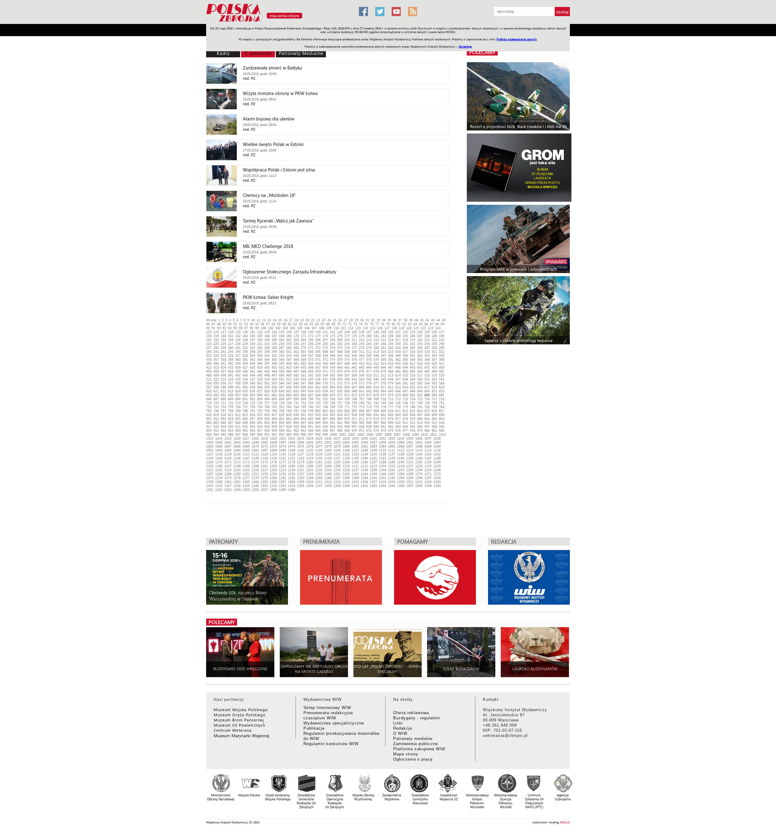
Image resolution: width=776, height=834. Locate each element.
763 (289, 407)
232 (267, 344)
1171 (228, 462)
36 (394, 320)
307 (332, 351)
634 (310, 391)
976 (398, 430)
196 (245, 340)
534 (303, 379)
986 (230, 434)
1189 (391, 462)
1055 (355, 442)
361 (245, 359)
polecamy (482, 52)
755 (230, 407)
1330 (255, 486)
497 (274, 375)
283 (398, 347)
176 (340, 336)
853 (223, 418)
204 (303, 340)
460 (245, 371)
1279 (264, 478)
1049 (300, 442)
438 (325, 367)
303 (303, 351)
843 (390, 415)
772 (354, 407)
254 (427, 344)
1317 (373, 482)
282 (390, 347)
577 (376, 383)
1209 (337, 466)
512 (383, 375)
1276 (237, 478)
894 (281, 422)
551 (427, 379)
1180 (309, 462)
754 (223, 407)
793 (267, 411)
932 (318, 426)
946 (420, 426)
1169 (209, 462)
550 (420, 379)
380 (383, 359)
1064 (437, 442)
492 (238, 375)
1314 (346, 482)
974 (383, 430)
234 (281, 344)
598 (289, 387)
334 (289, 355)
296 (252, 351)
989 (252, 434)
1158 (346, 458)
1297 (428, 478)
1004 (369, 434)
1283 (300, 478)
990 (260, 434)
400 (289, 363)
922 (245, 426)
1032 (382, 438)
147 (369, 332)
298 (267, 351)
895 (289, 422)
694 (267, 399)
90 (208, 328)
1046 (273, 442)
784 (441, 407)
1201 (264, 466)
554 (209, 383)
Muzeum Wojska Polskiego (241, 709)
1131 (337, 454)
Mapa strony (405, 754)
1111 (391, 450)
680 (405, 395)
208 (332, 340)
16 (285, 320)
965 (318, 430)
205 (310, 340)
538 (332, 379)
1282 (291, 478)
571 (332, 383)
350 (405, 355)
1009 (415, 434)
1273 (209, 478)
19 (302, 320)
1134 (364, 454)
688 (223, 399)
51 (235, 324)
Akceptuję (465, 46)
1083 (373, 446)
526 (245, 379)
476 (361, 371)
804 (347, 411)
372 (325, 359)
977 (405, 430)
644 (383, 391)
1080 (346, 446)
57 (268, 324)
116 (380, 328)
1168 (437, 458)
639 (347, 391)
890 (252, 422)
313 (376, 351)
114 (365, 328)
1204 (291, 466)
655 (223, 395)
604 (332, 387)
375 (347, 359)
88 (437, 324)
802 (332, 411)
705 (347, 399)
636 (325, 391)
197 (252, 340)
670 (332, 395)
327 (238, 355)
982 (441, 430)
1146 (237, 458)
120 (409, 328)
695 (274, 399)
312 (369, 351)
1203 (282, 466)
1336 (309, 486)
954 (238, 430)
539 (340, 379)
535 (310, 379)
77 (377, 324)
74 (361, 324)
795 (281, 411)
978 (412, 430)
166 (267, 336)
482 (405, 371)
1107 (355, 450)
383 (405, 359)
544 (376, 379)
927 (281, 426)
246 (369, 344)
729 (281, 403)
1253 (264, 474)
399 (281, 363)
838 (354, 415)
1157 (337, 458)
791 (252, 411)
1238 (364, 470)
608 (361, 387)
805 (354, 411)
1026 (328, 438)
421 (441, 363)
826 (267, 415)
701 (318, 399)
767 (318, 407)
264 (260, 347)
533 (296, 379)
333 (281, 355)
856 (245, 418)
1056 (364, 442)
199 (267, 340)
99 (257, 328)
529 (267, 379)
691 (245, 399)
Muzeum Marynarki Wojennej (241, 735)
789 (238, 411)
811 (398, 411)
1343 (373, 486)
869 (340, 418)
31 (367, 320)
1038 (437, 438)
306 (325, 351)
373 (332, 359)
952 (223, 430)
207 (325, 340)
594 (260, 387)
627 (260, 391)
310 (354, 351)
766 (310, 407)
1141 (428, 454)
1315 (355, 482)
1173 (246, 462)
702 (325, 399)
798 (303, 411)
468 (303, 371)
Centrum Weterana (233, 730)
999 (325, 434)
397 (267, 363)
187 (420, 336)
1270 (419, 474)
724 (245, 403)
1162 (382, 458)
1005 (379, 434)
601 (310, 387)
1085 (391, 446)
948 (434, 426)
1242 (400, 470)
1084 (382, 446)
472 (332, 371)
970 (354, 430)
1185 (355, 462)
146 (361, 332)
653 (209, 395)
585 (434, 383)
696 (281, 399)
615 (412, 387)
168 (281, 336)
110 (336, 328)
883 (441, 418)
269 (296, 347)
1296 (419, 478)
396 (260, 363)
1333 (282, 486)
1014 (218, 438)
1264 (364, 474)
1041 (228, 442)
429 (260, 367)
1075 (300, 446)
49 (224, 324)
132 (260, 332)
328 (245, 355)
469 (310, 371)
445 (376, 367)
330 (260, 355)
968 (340, 430)
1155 (319, 458)
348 (390, 355)
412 (376, 363)
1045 (264, 442)
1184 (346, 462)
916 (441, 422)
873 (369, 418)
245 (361, 344)
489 (216, 375)
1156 (328, 458)
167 (274, 336)
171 (303, 336)
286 (420, 347)
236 (296, 344)
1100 (291, 450)
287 (427, 347)
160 (223, 336)
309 (347, 351)
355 (441, 355)
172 (310, 336)
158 (209, 336)
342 (347, 355)
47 (213, 324)
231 (260, 344)
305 (318, 351)
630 (281, 391)
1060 (400, 442)
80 (393, 324)
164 (252, 336)
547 (398, 379)
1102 (309, 450)
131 (252, 332)
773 (361, 407)
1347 (409, 486)
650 (427, 391)
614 (405, 387)
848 (427, 415)
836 (340, 415)
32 (373, 320)
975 (390, 430)
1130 (328, 454)
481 (398, 371)
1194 (437, 462)
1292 (382, 478)
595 (267, 387)
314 (383, 351)
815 (427, 411)
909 (390, 422)
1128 (309, 454)
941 (383, 426)
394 (245, 363)
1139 (409, 454)
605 (340, 387)
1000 (333, 434)
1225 (246, 470)
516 (412, 375)
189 (434, 336)
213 (369, 340)
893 (274, 422)
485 (427, 371)
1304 (255, 482)
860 (274, 418)
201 (281, 340)
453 (434, 367)
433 (289, 367)
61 (290, 324)
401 (296, 363)
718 (441, 399)
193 (223, 340)
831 (303, 415)
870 (347, 418)
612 (390, 387)
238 (310, 344)
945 (412, 426)
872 (361, 418)
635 (318, 391)
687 (216, 399)
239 (318, 344)
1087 (409, 446)
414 (390, 363)
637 (332, 391)
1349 (428, 486)
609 (369, 387)
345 (369, 355)
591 (238, 387)
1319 (391, 482)
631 (289, 391)
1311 (319, 482)
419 (427, 363)
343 (354, 355)
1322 (419, 482)
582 (412, 383)
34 (384, 320)
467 (296, 371)
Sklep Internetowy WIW (327, 707)
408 (347, 363)
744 (390, 403)
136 (289, 332)
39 (411, 320)
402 (303, 363)
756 (238, 407)
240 (325, 344)
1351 (209, 489)
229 (245, 344)
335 (296, 355)
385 (420, 359)
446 (383, 367)
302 (296, 351)
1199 (246, 466)
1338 (328, 486)
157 (441, 332)
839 (361, 415)
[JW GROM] (519, 167)
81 (399, 324)
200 (274, 340)
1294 (400, 478)
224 (209, 344)
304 (310, 351)
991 (267, 434)
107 (314, 328)
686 (209, 399)
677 (383, 395)
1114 (419, 450)
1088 (419, 446)
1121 (246, 454)
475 (354, 371)
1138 (400, 454)
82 (404, 324)
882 (434, 418)
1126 (291, 454)
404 (318, 363)
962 (296, 430)
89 (442, 324)
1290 (364, 478)
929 (296, 426)
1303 (246, 482)
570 (325, 383)
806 (361, 411)
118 (394, 328)
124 (438, 328)
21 (313, 320)
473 (340, 371)
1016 (237, 438)
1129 (319, 454)
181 (376, 336)
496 (267, 375)
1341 (355, 486)
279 (369, 347)
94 (230, 328)
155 (427, 332)
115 (372, 328)
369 (303, 359)
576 (369, 383)
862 (289, 418)
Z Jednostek (258, 53)
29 (356, 320)
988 (245, 434)
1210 (346, 466)
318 (412, 351)
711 (390, 399)
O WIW (400, 733)
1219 (428, 466)
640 (354, 391)
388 (441, 359)
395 (252, 363)
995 (296, 434)
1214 (382, 466)
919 (223, 426)
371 (318, 359)
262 (245, 347)
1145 (228, 458)
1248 (218, 474)
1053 (337, 442)
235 (289, 344)
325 (223, 355)
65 (311, 324)
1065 (209, 446)
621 (216, 391)
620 (209, 391)
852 (216, 418)
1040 (218, 442)
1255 (282, 474)
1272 (437, 474)
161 (230, 336)
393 (238, 363)
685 (441, 395)
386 (427, 359)
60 (284, 324)
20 (307, 320)
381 (390, 359)
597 (281, 387)
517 (420, 375)
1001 (342, 434)
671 (340, 395)
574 (354, 383)
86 (426, 324)
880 (420, 418)
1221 (209, 470)
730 (289, 403)
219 (412, 340)
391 (223, 363)
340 (332, 355)
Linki (398, 723)
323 (209, 355)
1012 (442, 434)
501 (303, 375)
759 (260, 407)
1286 (328, 478)
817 (441, 411)
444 (369, 367)
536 (318, 379)
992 (274, 434)
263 (252, 347)
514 (398, 375)
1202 (273, 466)
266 (274, 347)
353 (427, 355)
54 (251, 324)
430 (267, 367)
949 (441, 426)
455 (209, 371)
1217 (409, 466)
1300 (218, 482)
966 (325, 430)
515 (405, 375)
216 (390, 340)
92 (219, 328)
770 (340, 407)
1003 (360, 434)
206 (318, 340)
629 (274, 391)
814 (420, 411)
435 (303, 367)
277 (354, 347)
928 (289, 426)
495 (260, 375)
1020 (273, 438)
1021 (282, 438)
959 (274, 430)
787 (223, 411)
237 (303, 344)
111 (343, 328)
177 (347, 336)
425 (230, 367)
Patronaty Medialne (301, 53)
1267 (391, 474)
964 (310, 430)
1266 (382, 474)
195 (238, 340)
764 (296, 407)
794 (274, 411)
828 (281, 415)
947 (427, 426)
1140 (419, 454)
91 (213, 328)
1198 (237, 466)
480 (390, 371)
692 (252, 399)
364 (267, 359)
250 (398, 344)
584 (427, 383)
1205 (300, 466)
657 (238, 395)
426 (238, 367)
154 (420, 332)
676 (376, 395)
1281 (282, 478)
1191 (409, 462)
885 (216, 422)
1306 (273, 482)
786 (216, 411)
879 (412, 418)
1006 (388, 434)
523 (223, 379)
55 (257, 324)
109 (329, 328)
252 (412, 344)
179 (361, 336)
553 (441, 379)
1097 (264, 450)
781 (420, 407)
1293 (391, 478)
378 (369, 359)
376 (354, 359)
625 (245, 391)
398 (274, 363)
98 (251, 328)
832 (310, 415)
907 (376, 422)
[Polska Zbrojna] (279, 21)
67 (322, 324)
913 (420, 422)
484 (420, 371)
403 (310, 363)
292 (223, 351)
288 (434, 347)
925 (267, 426)
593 (252, 387)
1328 (237, 486)
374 (340, 359)
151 (398, 332)
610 (376, 387)
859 (267, 418)
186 (412, 336)
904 (354, 422)
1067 (228, 446)
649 (420, 391)
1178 (291, 462)
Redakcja (402, 728)
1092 (218, 450)
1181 (319, 462)
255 (434, 344)
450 (412, 367)
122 (423, 328)
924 (260, 426)
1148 (255, 458)
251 (405, 344)
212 (361, 340)
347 (383, 355)
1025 (319, 438)
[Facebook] (363, 11)
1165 (409, 458)
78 (382, 324)
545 (383, 379)
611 (383, 387)
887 (230, 422)
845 (405, 415)
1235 (337, 470)
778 (398, 407)
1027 (337, 438)
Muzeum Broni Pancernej (239, 719)
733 (310, 403)
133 (267, 332)
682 (420, 395)
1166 (419, 458)
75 (366, 324)
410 (361, 363)
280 (376, 347)
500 (296, 375)
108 (321, 328)
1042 (237, 442)
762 (281, 407)
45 (444, 320)
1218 (419, 466)
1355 (246, 489)
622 (223, 391)
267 (281, 347)
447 (390, 367)
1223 (228, 470)
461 (252, 371)
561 (260, 383)
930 (303, 426)
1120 (237, 454)
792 (260, 411)
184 (398, 336)
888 (238, 422)
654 (216, 395)
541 (354, 379)
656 (230, 395)
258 (216, 347)
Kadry (223, 53)
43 (433, 320)
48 (219, 324)
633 (303, 391)
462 (260, 371)
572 (340, 383)
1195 (209, 466)
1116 (437, 450)
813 (412, 411)
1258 (309, 474)
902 (340, 422)
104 (292, 328)
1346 (400, 486)
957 (260, 430)
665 (296, 395)
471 (325, 371)
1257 (300, 474)
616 (420, 387)
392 (230, 363)
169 (289, 336)
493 (245, 375)
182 (383, 336)
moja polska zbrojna (284, 16)
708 (369, 399)
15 (280, 320)
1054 (346, 442)
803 (340, 411)
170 (296, 336)
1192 (419, 462)
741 (369, 403)
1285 (319, 478)
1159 (355, 458)
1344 (382, 486)
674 (361, 395)
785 (209, 411)
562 (267, 383)
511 (376, 375)
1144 (218, 458)
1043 (246, 442)
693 (260, 399)
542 (361, 379)
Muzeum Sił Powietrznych (239, 725)
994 (289, 434)
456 (216, 371)
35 (389, 320)
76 (371, 324)
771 (347, 407)
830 (296, 415)
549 (412, 379)
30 (362, 320)
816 (434, 411)
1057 (373, 442)
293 (230, 351)
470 (318, 371)
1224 (237, 470)
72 (350, 324)
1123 (264, 454)
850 (441, 415)
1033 (391, 438)
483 (412, 371)
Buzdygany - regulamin (416, 718)
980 (427, 430)
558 (238, 383)
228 (238, 344)
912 (412, 422)
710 (383, 399)
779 (405, 407)
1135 (373, 454)
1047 (282, 442)
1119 (228, 454)
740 (361, 403)
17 (291, 320)
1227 (264, 470)
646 (398, 391)
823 (245, 415)
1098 (273, 450)
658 (245, 395)
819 (216, 415)
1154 (309, 458)
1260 (328, 474)
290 (209, 351)
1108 (364, 450)
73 (355, 324)
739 (354, 403)
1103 (319, 450)
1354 (237, 489)
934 (332, 426)
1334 (291, 486)
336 (303, 355)
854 (230, 418)
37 (400, 320)
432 (281, 367)
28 (351, 320)
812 (405, 411)
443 (361, 367)
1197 (228, 466)
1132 (346, 454)
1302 (237, 482)
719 (209, 403)
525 (238, 379)
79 (388, 324)
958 (267, 430)
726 (260, 403)
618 (434, 387)
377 (361, 359)
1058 (382, 442)
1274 (218, 478)
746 (405, 403)
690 (238, 399)
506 (340, 375)
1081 (355, 446)
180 (369, 336)
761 (274, 407)
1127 (300, 454)
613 (398, 387)
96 (240, 328)
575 (361, 383)
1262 (346, 474)
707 (361, 399)
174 (325, 336)
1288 (346, 478)
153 (412, 332)
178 (354, 336)
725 (252, 403)
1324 (437, 482)
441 (347, 367)
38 (405, 320)
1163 (391, 458)
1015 (228, 438)
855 (238, 418)
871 (354, 418)
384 (412, 359)
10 (253, 320)
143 (340, 332)
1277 (246, 478)
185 (405, 336)
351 (412, 355)
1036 (419, 438)
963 (303, 430)
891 (260, 422)
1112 (400, 450)
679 (398, 395)
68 (328, 324)
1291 (373, 478)
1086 (400, 446)
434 (296, 367)
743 (383, 403)
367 (289, 359)
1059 (391, 442)
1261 (337, 474)
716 (427, 399)
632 (296, 391)
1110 (382, 450)
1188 (382, 462)
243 (347, 344)
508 (354, 375)
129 (238, 332)
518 (427, 375)
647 (405, 391)
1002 (351, 434)
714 (412, 399)
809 (383, 411)
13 (269, 320)
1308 (291, 482)
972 (369, 430)
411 (369, 363)
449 (405, 367)
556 (223, 383)
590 (230, 387)
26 (340, 320)
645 (390, 391)
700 (310, 399)
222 (434, 340)
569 (318, 383)
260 (230, 347)
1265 (373, 474)
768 (325, 407)
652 (441, 391)
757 (245, 407)
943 (398, 426)
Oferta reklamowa (411, 713)
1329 (246, 486)
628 (267, 391)
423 (216, 367)
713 (405, 399)
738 (347, 403)
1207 (319, 466)
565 (289, 383)
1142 (437, 454)
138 (303, 332)
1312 (328, 482)
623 (230, 391)
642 (369, 391)
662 (274, 395)
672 (347, 395)
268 (289, 347)
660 (260, 395)
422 (209, 367)
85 (421, 324)
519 (434, 375)
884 (209, 422)
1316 (364, 482)
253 (420, 344)
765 (303, 407)
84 (415, 324)
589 (223, 387)
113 (358, 328)
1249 (228, 474)
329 (252, 355)
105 (300, 328)
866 (318, 418)
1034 (400, 438)
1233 (319, 470)
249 (390, 344)
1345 (391, 486)
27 (345, 320)
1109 (373, 450)
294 (238, 351)
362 (252, 359)
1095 (246, 450)
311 (361, 351)
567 (303, 383)
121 (416, 328)
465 (281, 371)
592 (245, 387)
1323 (428, 482)
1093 (228, 450)
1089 (428, 446)
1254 (273, 474)
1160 (364, 458)
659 (252, 395)
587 (209, 387)
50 (230, 324)
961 (289, 430)
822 (238, 415)
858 (260, 418)
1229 (282, 470)
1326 (218, 486)
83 (410, 324)
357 (216, 359)
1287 (337, 478)
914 (427, 422)
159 (216, 336)
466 (289, 371)
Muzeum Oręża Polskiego (240, 714)
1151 (282, 458)
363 (260, 359)
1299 (209, 482)
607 (354, 387)
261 (238, 347)
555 (216, 383)
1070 (255, 446)
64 (306, 324)
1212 (364, 466)
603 (325, 387)
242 (340, 344)
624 (238, 391)
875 (383, 418)
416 (405, 363)
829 (289, 415)
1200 (255, 466)
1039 (209, 442)
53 (246, 324)
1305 (264, 482)
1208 (328, 466)
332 (274, 355)
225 (216, 344)
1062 (419, 442)
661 (267, 395)
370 (310, 359)
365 (274, 359)
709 (376, 399)
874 (376, 418)
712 (398, 399)
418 (420, 363)
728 (274, 403)
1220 (437, 466)
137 (296, 332)
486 (434, 371)
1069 (246, 446)
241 (332, 344)
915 (434, 422)
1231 (300, 470)
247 (376, 344)
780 (412, 407)
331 (267, 355)
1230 (291, 470)
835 (332, 415)
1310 (309, 482)
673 (354, 395)
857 (252, 418)
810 (390, 411)
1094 (237, 450)
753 (216, 407)
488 (209, 375)
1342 (364, 486)
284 (405, 347)
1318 (382, 482)
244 (354, 344)
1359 (282, 489)
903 (347, 422)
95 (235, 328)
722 (230, 403)
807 (369, 411)
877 (398, 418)
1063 (428, 442)
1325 (209, 486)
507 (347, 375)
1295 (409, 478)
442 (354, 367)
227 (230, 344)
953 (230, 430)
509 (361, 375)
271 (310, 347)
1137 (391, 454)
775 (376, 407)
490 (223, 375)
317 (405, 351)
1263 (355, 474)
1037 (428, 438)
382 (398, 359)
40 (416, 320)
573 (347, 383)
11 (258, 320)
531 (281, 379)
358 (223, 359)
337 (310, 355)
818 (209, 415)
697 (289, 399)
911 (405, 422)
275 (340, 347)
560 (252, 383)
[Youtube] (396, 11)
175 (332, 336)
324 (216, 355)
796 (289, 411)
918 (216, 426)
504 (325, 375)
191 (209, 340)
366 (281, 359)
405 (325, 363)
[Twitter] (379, 11)
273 (325, 347)
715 (420, 399)
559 (245, 383)
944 (405, 426)
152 (405, 332)
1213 (373, 466)
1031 (373, 438)
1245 (428, 470)
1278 (255, 478)
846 (412, 415)
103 (285, 328)
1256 (291, 474)
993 (281, 434)
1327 (228, 486)
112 (350, 328)
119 (401, 328)
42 (427, 320)
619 (441, 387)
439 (332, 367)
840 (369, 415)
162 (238, 336)
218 (405, 340)
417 (412, 363)
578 (383, 383)
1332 (273, 486)
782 (427, 407)
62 (295, 324)
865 (310, 418)
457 (223, 371)
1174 (255, 462)
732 (303, 403)
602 (318, 387)
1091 (209, 450)
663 (281, 395)
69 (333, 324)
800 (318, 411)
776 (383, 407)
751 (441, 403)
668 (318, 395)
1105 (337, 450)
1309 (300, 482)
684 (434, 395)
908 (383, 422)
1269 (409, 474)
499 (289, 375)
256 (441, 344)
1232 (309, 470)
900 (325, 422)
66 (317, 324)
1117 (209, 454)
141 (325, 332)
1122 (255, 454)
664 (289, 395)
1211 (355, 466)
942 (390, 426)
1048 (291, 442)
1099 (282, 450)
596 (274, 387)
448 (398, 367)
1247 (209, 474)
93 (224, 328)
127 (223, 332)
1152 (291, 458)
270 (303, 347)
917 (209, 426)
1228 (273, 470)
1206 (309, 466)
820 (223, 415)
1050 (309, 442)
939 (369, 426)
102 (278, 328)
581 (405, 383)
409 (354, 363)
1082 (364, 446)
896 (296, 422)
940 (376, 426)
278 (361, 347)
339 (325, 355)
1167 (428, 458)
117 (387, 328)
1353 (228, 489)
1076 (309, 446)
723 (238, 403)
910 (398, 422)
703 (332, 399)
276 (347, 347)
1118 (218, 454)
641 (361, 391)
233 (274, 344)
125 (209, 332)
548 (405, 379)
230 (252, 344)
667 (310, 395)
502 (310, 375)
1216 (400, 466)
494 (252, 375)
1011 (433, 434)
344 (361, 355)
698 (296, 399)
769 (332, 407)
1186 (364, 462)
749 (427, 403)
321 (434, 351)
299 (274, 351)
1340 (346, 486)
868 (332, 418)
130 (245, 332)
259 (223, 347)
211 (354, 340)
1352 (218, 489)
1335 (300, 486)
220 (420, 340)
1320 (400, 482)
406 (332, 363)
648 (412, 391)
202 (289, 340)
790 (245, 411)
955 (245, 430)
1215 (391, 466)
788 (230, 411)
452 (427, 367)
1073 (282, 446)
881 (427, 418)
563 (274, 383)
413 (383, 363)
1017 (246, 438)
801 (325, 411)
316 (398, 351)
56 (262, 324)
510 (369, 375)
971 (361, 430)
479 (383, 371)
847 (420, 415)
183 (390, 336)
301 (289, 351)
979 (420, 430)
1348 (419, 486)
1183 (337, 462)
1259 (319, 474)
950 (209, 430)
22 (318, 320)
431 (274, 367)
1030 (364, 438)
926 (274, 426)
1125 (282, 454)
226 (223, 344)
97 (246, 328)
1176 (273, 462)
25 (334, 320)
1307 (282, 482)
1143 (209, 458)
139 (310, 332)
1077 (319, 446)
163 (245, 336)
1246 (437, 470)
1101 (300, 450)
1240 (382, 470)
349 (398, 355)
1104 (328, 450)
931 (310, 426)
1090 (437, 446)
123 (430, 328)
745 (398, 403)
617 (427, 387)
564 (281, 383)
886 (223, 422)
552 (434, 379)
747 (412, 403)
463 (267, 371)
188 (427, 336)
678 (390, 395)
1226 (255, 470)
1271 (428, 474)
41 (422, 320)
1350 (437, 486)
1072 (273, 446)
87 (431, 324)
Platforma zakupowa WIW (419, 749)
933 (325, 426)
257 (209, 347)
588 (216, 387)
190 (441, 336)
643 (376, 391)
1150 (273, 458)
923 (252, 426)
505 (332, 375)
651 (434, 391)
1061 (409, 442)
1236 (346, 470)
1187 (373, 462)
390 (216, 363)
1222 (218, 470)
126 (216, 332)
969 (347, 430)
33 (378, 320)
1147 (246, 458)
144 (347, 332)
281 (383, 347)
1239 (373, 470)
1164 (400, 458)
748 (420, 403)
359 (230, 359)
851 (209, 418)
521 (209, 379)
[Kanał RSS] (412, 11)
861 (281, 418)
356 (209, 359)
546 (390, 379)
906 (369, 422)
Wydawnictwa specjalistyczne (333, 723)
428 (252, 367)
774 (369, 407)
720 (216, 403)
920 (230, 426)
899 (318, 422)
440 (340, 367)
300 (281, 351)
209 (340, 340)
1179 (300, 462)
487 (441, 371)
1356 (255, 489)
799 (310, 411)
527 (252, 379)
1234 (328, 470)
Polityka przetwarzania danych (517, 39)
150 (390, 332)
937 (354, 426)
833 (318, 415)
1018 (255, 438)
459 (238, 371)
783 (434, 407)
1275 (228, 478)
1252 (255, 474)
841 (376, 415)
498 (281, 375)
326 (230, 355)
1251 (246, 474)
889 (245, 422)
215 (383, 340)
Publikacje (314, 728)
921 (238, 426)
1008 (406, 434)
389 (209, 363)
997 (310, 434)
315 (390, 351)
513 (390, 375)
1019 (264, 438)
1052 (328, 442)
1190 (400, 462)
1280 (273, 478)
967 (332, 430)
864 (303, 418)
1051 (319, 442)
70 (339, 324)
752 (209, 407)
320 (427, 351)
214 (376, 340)
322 (441, 351)
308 (340, 351)
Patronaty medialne (413, 738)
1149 (264, 458)
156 (434, 332)
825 (260, 415)
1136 (382, 454)
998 (318, 434)
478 (376, 371)
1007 (397, 434)
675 (369, 395)
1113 (409, 450)
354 (434, 355)
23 (324, 320)
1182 (328, 462)
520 (441, 375)
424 (223, 367)
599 (296, 387)
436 (310, 367)
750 (434, 403)
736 (332, 403)
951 (216, 430)
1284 (309, 478)
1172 (237, 462)
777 (390, 407)
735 (325, 403)
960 (281, 430)
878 (405, 418)
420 (434, 363)
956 (252, 430)
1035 (409, 438)
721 (223, 403)
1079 (337, 446)
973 (376, 430)
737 (340, 403)
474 (347, 371)
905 (361, 422)
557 (230, 383)
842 (383, 415)
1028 (346, 438)
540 (347, 379)
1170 (218, 462)
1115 (428, 450)
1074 (291, 446)
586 (441, 383)
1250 (237, 474)
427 (245, 367)
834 (325, 415)
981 (434, 430)
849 (434, 415)
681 (412, 395)
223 (441, 340)
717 (434, 399)
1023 (300, 438)
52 (240, 324)
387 (434, 359)
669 (325, 395)
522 (216, 379)
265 (267, 347)
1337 (319, 486)
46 (208, 324)
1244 (419, 470)
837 (347, 415)
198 (260, 340)
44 (438, 320)
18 (296, 320)
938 (361, 426)
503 (318, 375)
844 (398, 415)
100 (263, 328)
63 (301, 324)
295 (245, 351)
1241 (391, 470)
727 (267, 403)
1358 (273, 489)
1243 (409, 470)
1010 (424, 434)
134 (274, 332)
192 (216, 340)
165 (260, 336)
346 (376, 355)
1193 (428, 462)
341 (340, 355)
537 (325, 379)
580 (398, 383)
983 (209, 434)
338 (318, 355)
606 (347, 387)
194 (230, 340)
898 (310, 422)
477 (369, 371)
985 (223, 434)
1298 (437, 478)
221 (427, 340)
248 (383, 344)
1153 (300, 458)
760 (267, 407)
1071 (264, 446)
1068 (237, 446)
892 (267, 422)
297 (260, 351)
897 (303, 422)
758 (252, 407)
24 (329, 320)
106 (307, 328)
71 (344, 324)
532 (289, 379)
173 (318, 336)
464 (274, 371)
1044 (255, 442)
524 (230, 379)
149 (383, 332)
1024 (309, 438)
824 (252, 415)
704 (340, 399)
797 (296, 411)
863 (296, 418)
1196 (218, 466)
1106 (346, 450)
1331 (264, 486)
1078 (328, 446)
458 (230, 371)
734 (318, 403)
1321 (409, 482)
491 (230, 375)
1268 (400, 474)
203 (296, 340)
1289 (355, 478)
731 (296, 403)
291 (216, 351)
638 (340, 391)
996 (303, 434)
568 (310, 383)
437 (318, 367)
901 (332, 422)
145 (354, 332)
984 (216, 434)
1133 (355, 454)
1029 (355, 438)
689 (230, 399)
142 (332, 332)
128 (230, 332)
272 (318, 347)
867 (325, 418)
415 (398, 363)
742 (376, 403)
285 (412, 347)
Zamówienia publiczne (415, 743)
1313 (337, 482)
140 (318, 332)
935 (340, 426)
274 (332, 347)
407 (340, 363)
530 (274, 379)
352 (420, 355)
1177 (282, 462)
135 (281, 332)
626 (252, 391)
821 (230, 415)
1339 (337, 486)
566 (296, 383)
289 (441, 347)
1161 (373, 458)
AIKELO (565, 822)
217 (398, 340)
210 (347, 340)
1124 (273, 454)
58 (273, 324)
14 (274, 320)
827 (274, 415)
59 (279, 324)
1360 (291, 489)
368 (296, 359)
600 (303, 387)
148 (376, 332)
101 (270, 328)
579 (390, 383)
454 (441, 367)
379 (376, 359)
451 (420, 367)
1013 (209, 438)
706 (354, 399)
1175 (264, 462)
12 (264, 320)
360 (238, 359)
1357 (264, 489)
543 (369, 379)
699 (303, 399)
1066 (218, 446)
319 (420, 351)
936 (347, 426)
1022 (291, 438)
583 (420, 383)
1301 (228, 482)
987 (238, 434)
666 (303, 395)
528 (260, 379)
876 (390, 418)
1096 (255, 450)
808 (376, 411)
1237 (355, 470)
